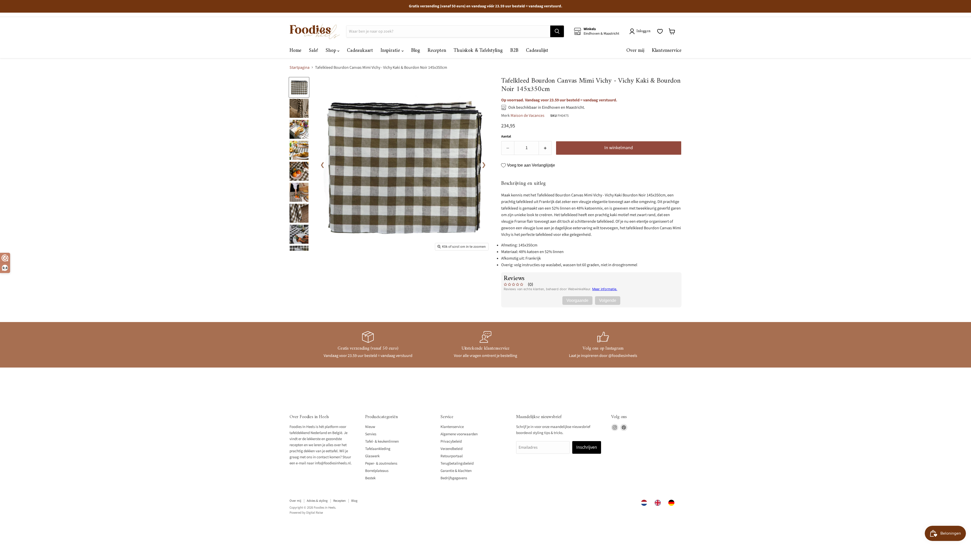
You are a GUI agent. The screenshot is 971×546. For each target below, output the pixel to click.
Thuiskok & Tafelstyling (478, 50)
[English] (659, 503)
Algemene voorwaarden (459, 434)
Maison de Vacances (527, 115)
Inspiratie (391, 50)
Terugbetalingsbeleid (457, 463)
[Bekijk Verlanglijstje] (660, 31)
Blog (415, 50)
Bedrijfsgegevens (453, 478)
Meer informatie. (604, 289)
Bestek (370, 478)
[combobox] (645, 503)
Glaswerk (372, 456)
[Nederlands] (645, 503)
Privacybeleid (451, 441)
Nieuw (370, 426)
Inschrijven (586, 447)
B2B (514, 50)
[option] (659, 503)
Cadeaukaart (360, 50)
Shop (331, 50)
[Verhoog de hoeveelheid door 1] (545, 148)
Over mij (635, 50)
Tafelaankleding (377, 448)
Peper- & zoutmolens (381, 463)
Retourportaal (451, 456)
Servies (370, 434)
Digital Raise (314, 512)
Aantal (506, 136)
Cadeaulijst (537, 50)
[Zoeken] (557, 31)
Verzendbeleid (451, 448)
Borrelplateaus (376, 470)
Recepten (437, 50)
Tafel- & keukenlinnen (382, 441)
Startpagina (300, 67)
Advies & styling (317, 500)
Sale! (313, 50)
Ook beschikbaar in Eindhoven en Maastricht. (546, 107)
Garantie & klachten (456, 470)
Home (295, 50)
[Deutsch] (672, 503)
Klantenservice (666, 50)
